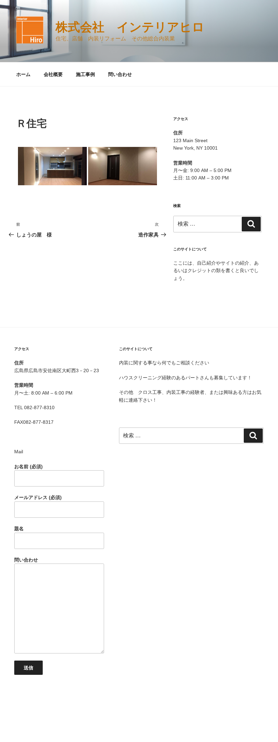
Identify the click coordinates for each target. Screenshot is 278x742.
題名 (19, 528)
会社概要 (53, 74)
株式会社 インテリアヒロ (130, 27)
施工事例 (85, 74)
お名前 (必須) (28, 466)
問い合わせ (120, 74)
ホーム (23, 74)
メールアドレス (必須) (38, 497)
